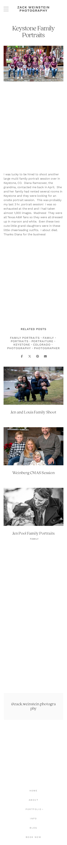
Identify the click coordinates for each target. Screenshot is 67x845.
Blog (33, 828)
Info (33, 818)
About (33, 800)
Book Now (33, 837)
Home (33, 791)
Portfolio (34, 809)
